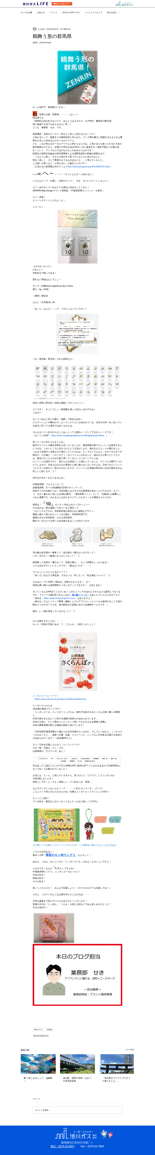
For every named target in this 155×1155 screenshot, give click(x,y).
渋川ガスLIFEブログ (71, 12)
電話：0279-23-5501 (62, 1146)
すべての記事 (26, 12)
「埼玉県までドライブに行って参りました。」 (116, 1079)
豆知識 (49, 1030)
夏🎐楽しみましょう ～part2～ (38, 1079)
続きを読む (112, 12)
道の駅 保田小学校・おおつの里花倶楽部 (77, 1079)
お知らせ (41, 12)
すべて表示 (130, 1050)
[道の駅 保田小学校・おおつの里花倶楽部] (77, 1064)
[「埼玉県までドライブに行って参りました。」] (116, 1064)
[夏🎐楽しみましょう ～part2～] (38, 1064)
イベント (53, 12)
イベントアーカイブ (93, 12)
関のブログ (38, 1030)
